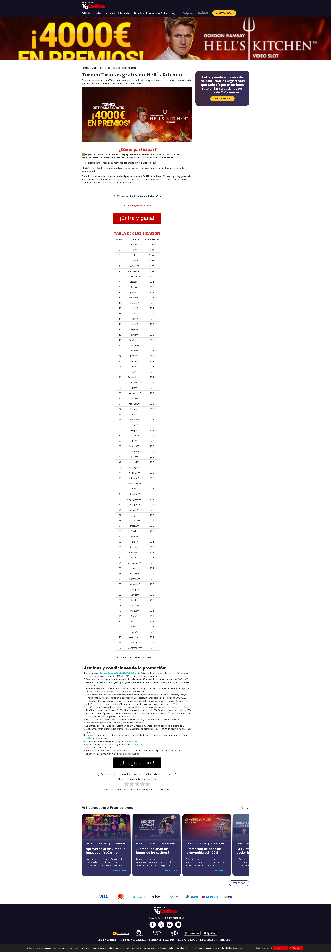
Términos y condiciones (133, 940)
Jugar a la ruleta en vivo (118, 13)
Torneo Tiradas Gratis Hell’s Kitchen (118, 673)
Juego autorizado (187, 940)
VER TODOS (239, 883)
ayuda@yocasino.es (174, 917)
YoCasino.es (131, 741)
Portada (85, 67)
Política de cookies (234, 948)
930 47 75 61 (157, 917)
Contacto (224, 940)
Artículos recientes (91, 13)
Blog (94, 67)
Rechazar (280, 948)
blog (90, 738)
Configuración (262, 948)
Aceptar (296, 948)
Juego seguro (207, 940)
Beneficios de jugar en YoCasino (150, 13)
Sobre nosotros (107, 940)
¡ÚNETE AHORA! (224, 13)
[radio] (126, 784)
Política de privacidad (161, 940)
